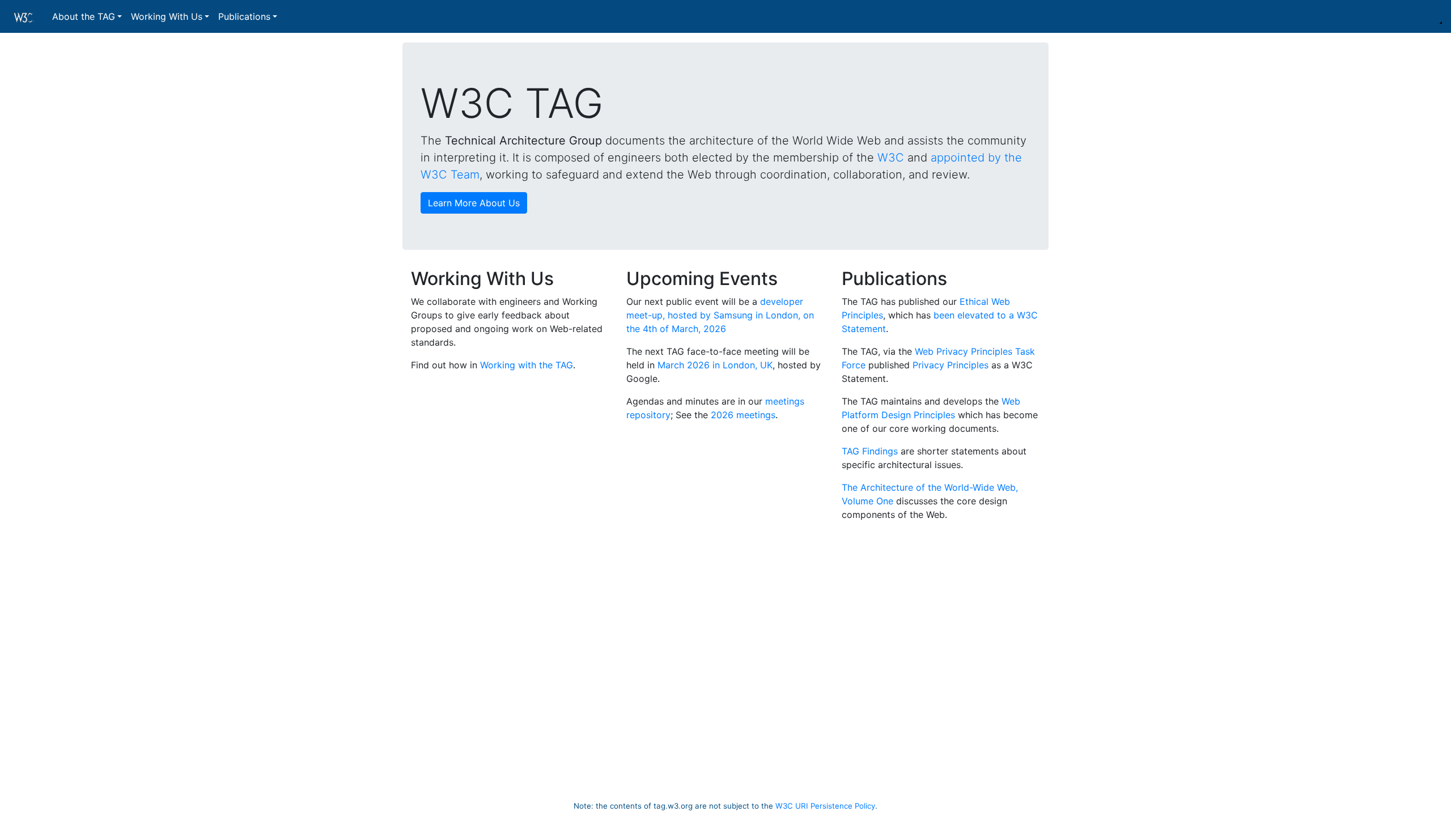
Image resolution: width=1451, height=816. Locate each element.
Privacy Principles (950, 365)
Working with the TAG (526, 365)
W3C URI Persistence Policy (825, 805)
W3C (890, 157)
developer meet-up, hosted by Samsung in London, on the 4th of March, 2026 (720, 315)
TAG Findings (870, 451)
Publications (244, 16)
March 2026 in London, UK (715, 365)
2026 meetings (743, 414)
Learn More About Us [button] (474, 203)
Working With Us (166, 16)
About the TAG (83, 16)
